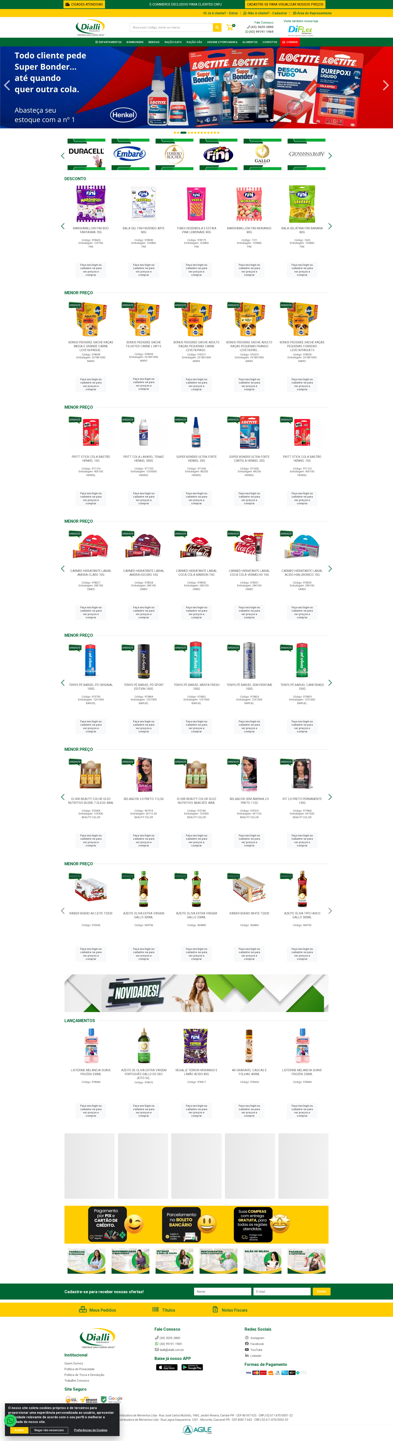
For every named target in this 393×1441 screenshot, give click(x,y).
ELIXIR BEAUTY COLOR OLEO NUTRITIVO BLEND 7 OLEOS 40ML (91, 801)
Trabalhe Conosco (76, 1380)
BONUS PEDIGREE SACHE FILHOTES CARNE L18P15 (143, 344)
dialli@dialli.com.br (172, 1350)
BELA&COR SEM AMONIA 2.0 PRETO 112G (249, 801)
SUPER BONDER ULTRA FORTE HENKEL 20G (196, 459)
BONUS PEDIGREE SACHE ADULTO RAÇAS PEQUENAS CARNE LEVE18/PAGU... (196, 346)
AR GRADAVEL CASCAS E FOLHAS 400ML (90, 1072)
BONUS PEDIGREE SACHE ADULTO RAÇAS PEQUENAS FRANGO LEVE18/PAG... (249, 346)
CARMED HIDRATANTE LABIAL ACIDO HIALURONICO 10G (302, 573)
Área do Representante (314, 13)
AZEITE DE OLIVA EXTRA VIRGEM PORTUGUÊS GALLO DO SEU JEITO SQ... (196, 1074)
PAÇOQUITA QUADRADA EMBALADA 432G (249, 915)
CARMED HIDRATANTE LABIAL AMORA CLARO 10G (91, 573)
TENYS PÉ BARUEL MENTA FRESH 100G (196, 687)
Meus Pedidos (102, 1310)
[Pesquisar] (217, 27)
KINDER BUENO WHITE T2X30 (144, 913)
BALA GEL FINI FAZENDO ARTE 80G (144, 230)
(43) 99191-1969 (261, 32)
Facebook (257, 1344)
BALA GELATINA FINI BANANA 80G (302, 230)
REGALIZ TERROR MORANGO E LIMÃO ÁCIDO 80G (249, 1072)
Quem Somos (73, 1363)
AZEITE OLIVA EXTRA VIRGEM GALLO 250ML (90, 915)
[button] (175, 133)
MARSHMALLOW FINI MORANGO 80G (249, 230)
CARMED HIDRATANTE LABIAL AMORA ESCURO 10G (143, 573)
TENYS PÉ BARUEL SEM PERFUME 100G (249, 687)
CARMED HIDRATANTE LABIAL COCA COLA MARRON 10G (196, 573)
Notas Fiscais (234, 1310)
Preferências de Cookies (90, 1430)
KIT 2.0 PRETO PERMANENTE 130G (302, 801)
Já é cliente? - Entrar (222, 13)
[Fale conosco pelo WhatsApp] (10, 1420)
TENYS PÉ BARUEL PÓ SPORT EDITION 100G (144, 687)
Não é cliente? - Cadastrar (267, 13)
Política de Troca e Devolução (84, 1375)
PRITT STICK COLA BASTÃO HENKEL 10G (91, 459)
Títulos (168, 1310)
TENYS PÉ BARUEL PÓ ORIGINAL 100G (91, 687)
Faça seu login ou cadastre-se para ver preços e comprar (91, 269)
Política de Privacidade (79, 1369)
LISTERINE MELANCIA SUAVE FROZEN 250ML (144, 1072)
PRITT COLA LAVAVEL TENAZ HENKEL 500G (143, 459)
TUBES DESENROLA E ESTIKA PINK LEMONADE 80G (196, 230)
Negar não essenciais (49, 1430)
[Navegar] (7, 85)
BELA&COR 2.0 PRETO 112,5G (144, 799)
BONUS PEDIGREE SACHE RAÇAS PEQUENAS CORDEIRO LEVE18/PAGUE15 (302, 346)
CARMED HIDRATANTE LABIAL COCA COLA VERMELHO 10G (249, 573)
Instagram (257, 1338)
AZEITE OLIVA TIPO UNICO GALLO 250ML (302, 915)
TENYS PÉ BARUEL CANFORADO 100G (302, 687)
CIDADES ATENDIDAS (86, 4)
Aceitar (19, 1430)
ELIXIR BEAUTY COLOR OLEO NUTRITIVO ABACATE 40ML (196, 801)
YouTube (256, 1350)
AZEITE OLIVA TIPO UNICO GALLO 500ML (196, 915)
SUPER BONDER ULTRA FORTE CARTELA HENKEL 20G (249, 459)
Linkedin (255, 1356)
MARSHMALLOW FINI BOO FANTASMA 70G (91, 230)
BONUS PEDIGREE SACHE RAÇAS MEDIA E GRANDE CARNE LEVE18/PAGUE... (91, 346)
